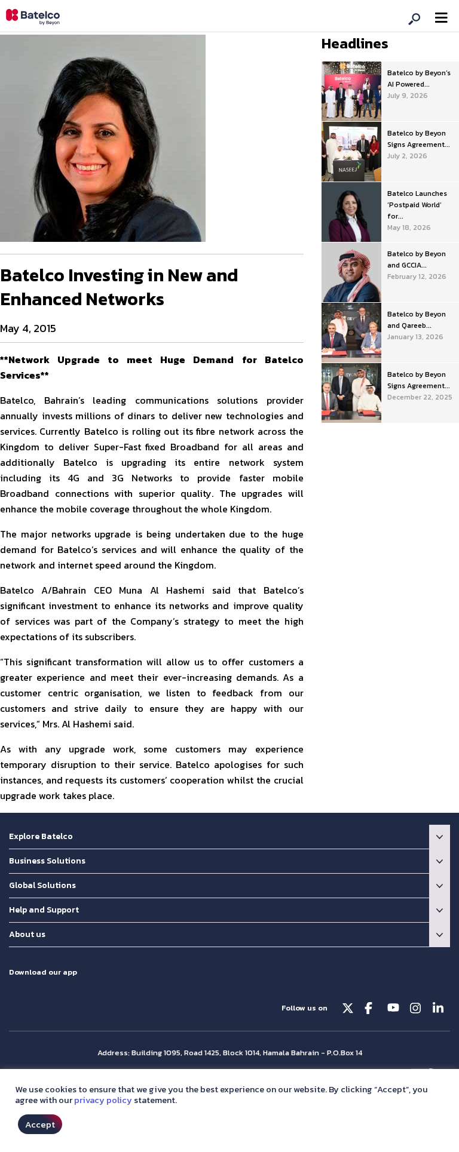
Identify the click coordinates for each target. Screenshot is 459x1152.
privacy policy (103, 1100)
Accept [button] (40, 1124)
